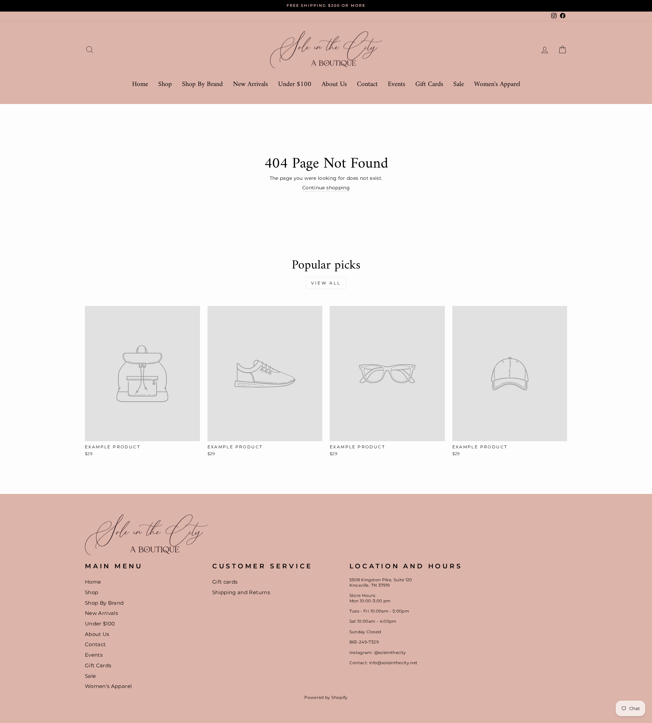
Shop (165, 84)
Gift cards (225, 582)
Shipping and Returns (241, 592)
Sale (458, 84)
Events (396, 84)
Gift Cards (429, 84)
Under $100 (294, 84)
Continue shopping (326, 188)
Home (140, 84)
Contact (367, 84)
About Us (334, 84)
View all (326, 283)
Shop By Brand (202, 84)
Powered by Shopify (325, 697)
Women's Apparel (497, 84)
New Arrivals (250, 84)
